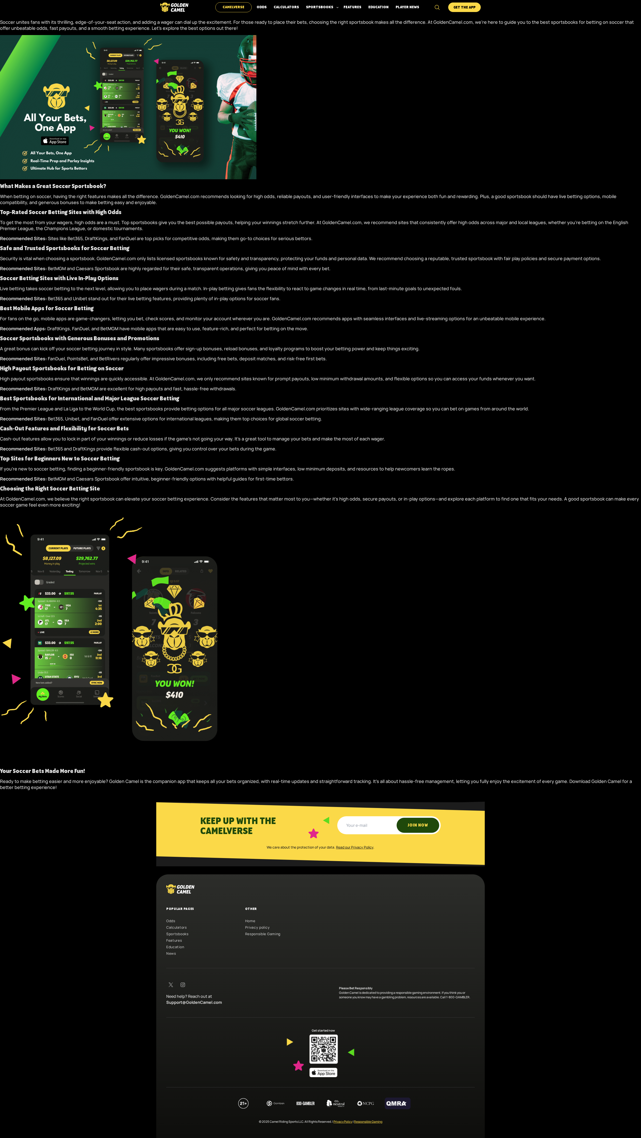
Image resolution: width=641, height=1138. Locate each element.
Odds (170, 920)
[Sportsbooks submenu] (337, 7)
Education (175, 946)
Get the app (464, 8)
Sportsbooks (177, 933)
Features (174, 940)
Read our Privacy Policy (354, 847)
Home (250, 920)
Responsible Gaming (263, 933)
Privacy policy (257, 927)
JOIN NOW (418, 825)
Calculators (176, 927)
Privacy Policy (343, 1121)
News (171, 953)
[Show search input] (437, 7)
